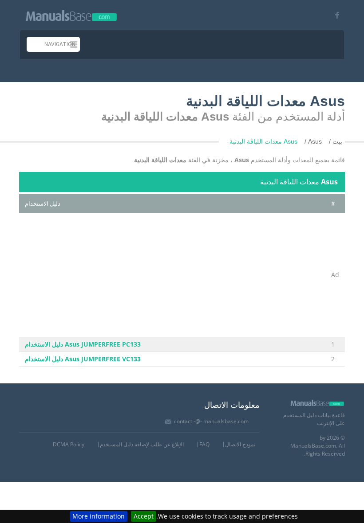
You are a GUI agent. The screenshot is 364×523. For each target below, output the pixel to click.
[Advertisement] (172, 275)
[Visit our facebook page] (337, 16)
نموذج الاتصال (240, 444)
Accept (144, 516)
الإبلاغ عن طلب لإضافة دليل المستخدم (142, 444)
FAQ (204, 444)
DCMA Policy (68, 444)
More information (98, 516)
